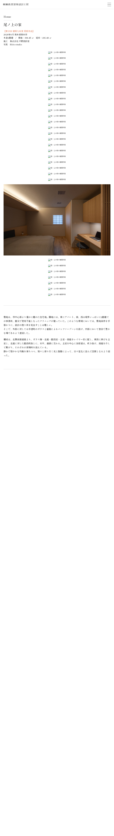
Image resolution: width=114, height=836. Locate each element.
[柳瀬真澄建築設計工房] (15, 5)
